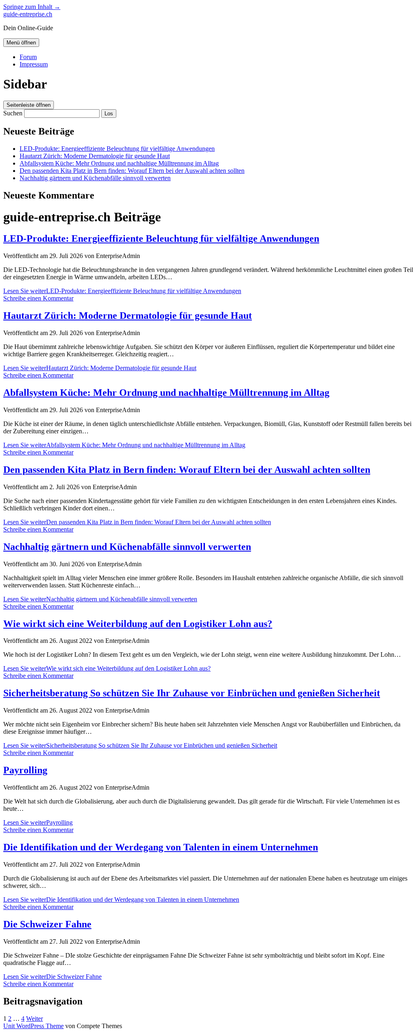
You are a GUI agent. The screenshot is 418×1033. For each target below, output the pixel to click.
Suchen (12, 113)
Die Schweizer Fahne (47, 924)
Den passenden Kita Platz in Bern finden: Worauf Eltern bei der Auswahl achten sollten (132, 170)
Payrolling (25, 770)
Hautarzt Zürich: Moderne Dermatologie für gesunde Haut (95, 155)
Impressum (34, 64)
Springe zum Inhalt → (31, 6)
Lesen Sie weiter (122, 290)
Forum (28, 56)
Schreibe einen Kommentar (38, 298)
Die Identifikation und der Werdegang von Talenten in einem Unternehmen (160, 847)
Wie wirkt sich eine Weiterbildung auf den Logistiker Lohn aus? (137, 623)
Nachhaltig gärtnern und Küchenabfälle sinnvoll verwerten (95, 177)
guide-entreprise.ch (27, 14)
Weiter (34, 1018)
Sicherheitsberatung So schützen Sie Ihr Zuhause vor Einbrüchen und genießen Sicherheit (191, 693)
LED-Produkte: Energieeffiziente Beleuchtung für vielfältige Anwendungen (117, 148)
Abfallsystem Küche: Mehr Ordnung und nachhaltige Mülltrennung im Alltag (119, 163)
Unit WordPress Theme (33, 1025)
